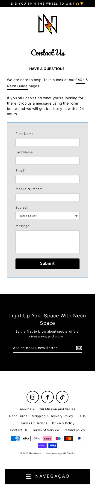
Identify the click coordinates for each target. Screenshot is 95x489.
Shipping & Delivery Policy (52, 416)
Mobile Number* (28, 189)
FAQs (80, 80)
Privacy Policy (63, 423)
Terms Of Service (34, 423)
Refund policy (74, 430)
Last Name (24, 152)
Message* (23, 226)
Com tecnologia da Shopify (60, 453)
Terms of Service (45, 430)
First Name (24, 134)
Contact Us (19, 430)
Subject (21, 207)
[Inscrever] (78, 348)
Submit (47, 263)
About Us (27, 409)
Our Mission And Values (57, 409)
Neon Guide (17, 86)
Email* (20, 171)
